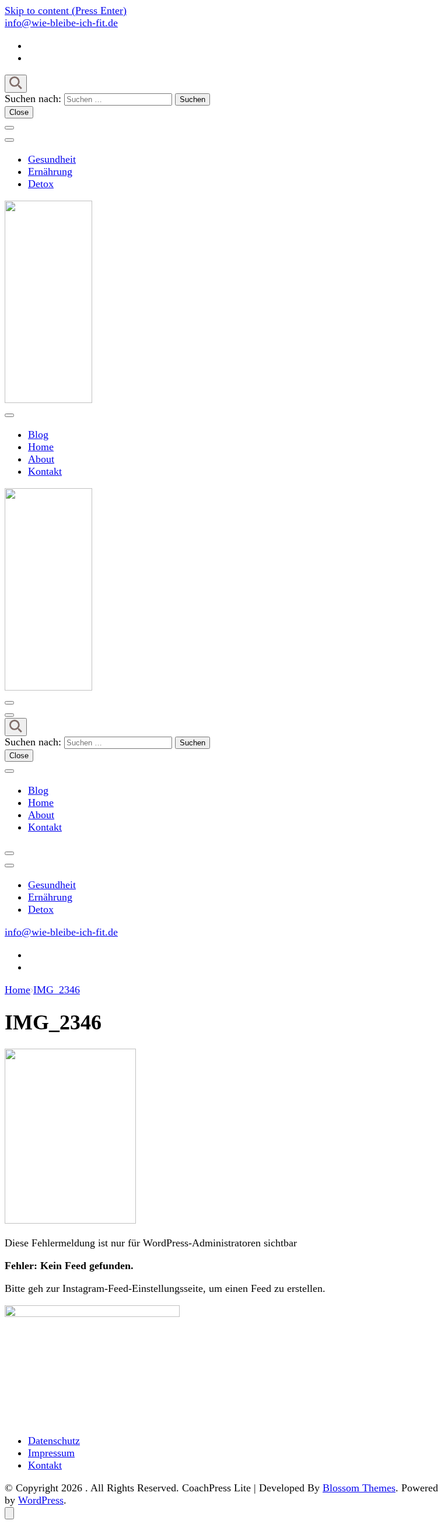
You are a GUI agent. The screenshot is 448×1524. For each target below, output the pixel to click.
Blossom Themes (359, 1488)
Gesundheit (52, 159)
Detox (41, 184)
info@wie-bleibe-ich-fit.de (61, 23)
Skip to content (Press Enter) (66, 10)
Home (41, 447)
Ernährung (50, 171)
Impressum (51, 1453)
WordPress (41, 1500)
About (41, 459)
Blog (38, 434)
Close (19, 112)
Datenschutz (54, 1440)
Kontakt (45, 471)
